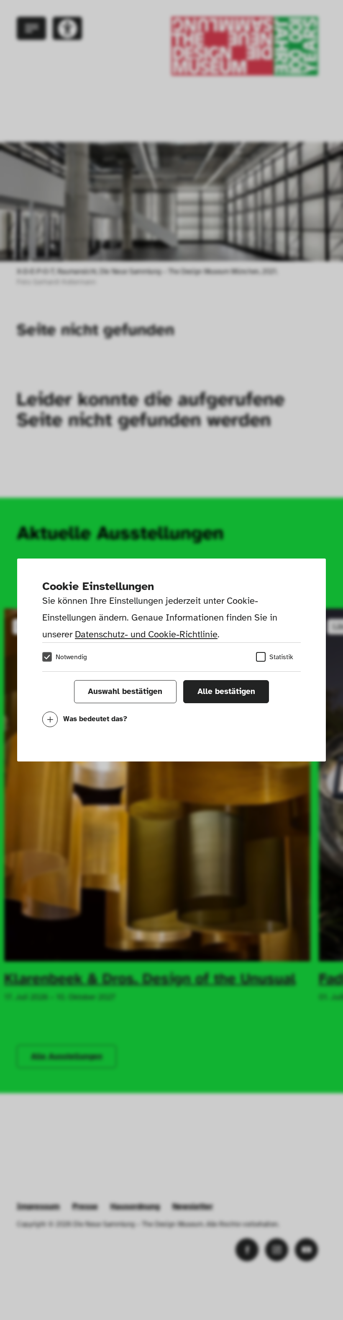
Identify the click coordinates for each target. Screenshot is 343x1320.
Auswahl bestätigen (125, 691)
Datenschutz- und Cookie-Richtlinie (146, 634)
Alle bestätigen (226, 691)
